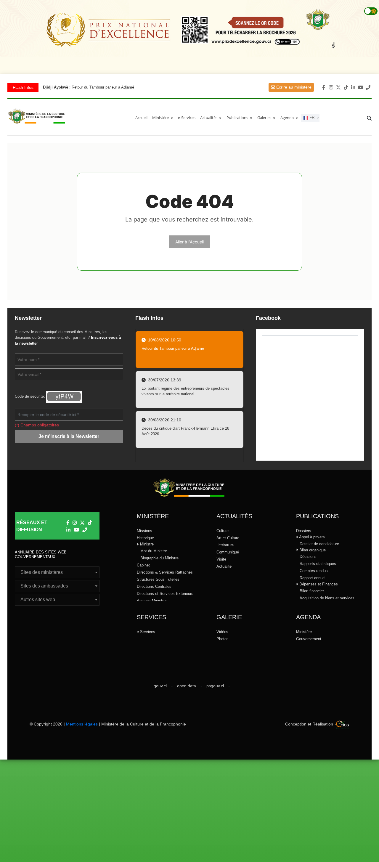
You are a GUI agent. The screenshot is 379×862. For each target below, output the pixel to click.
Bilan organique (312, 550)
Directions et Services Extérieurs (165, 593)
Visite (221, 559)
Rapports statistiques (318, 563)
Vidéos (222, 632)
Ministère (304, 632)
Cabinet (143, 565)
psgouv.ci (215, 685)
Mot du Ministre (153, 551)
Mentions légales (82, 724)
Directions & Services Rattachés (165, 572)
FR (311, 117)
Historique (145, 538)
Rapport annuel (312, 578)
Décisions (308, 556)
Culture (222, 531)
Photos (222, 639)
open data (186, 685)
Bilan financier (312, 591)
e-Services (186, 117)
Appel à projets (311, 537)
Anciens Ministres (152, 600)
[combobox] (57, 572)
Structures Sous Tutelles (158, 579)
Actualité (224, 566)
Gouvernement (308, 639)
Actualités (212, 117)
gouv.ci (160, 685)
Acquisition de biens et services (327, 598)
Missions (144, 531)
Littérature (225, 545)
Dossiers (303, 531)
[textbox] (57, 572)
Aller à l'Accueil (189, 241)
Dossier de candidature (319, 544)
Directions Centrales (154, 586)
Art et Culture (227, 538)
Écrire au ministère (293, 87)
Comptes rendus (314, 571)
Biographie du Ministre (159, 558)
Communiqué (227, 552)
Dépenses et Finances (318, 584)
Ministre (146, 544)
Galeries (267, 117)
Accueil (141, 117)
